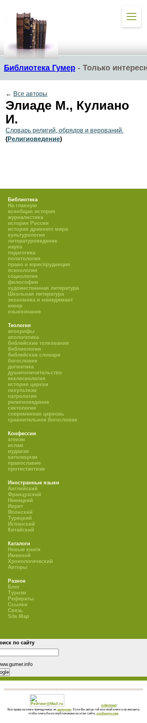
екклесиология (26, 378)
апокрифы (21, 331)
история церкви (28, 384)
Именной (19, 555)
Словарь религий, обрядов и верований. (64, 130)
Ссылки (17, 604)
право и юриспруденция (39, 264)
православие (24, 463)
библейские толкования (38, 343)
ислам (16, 445)
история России (28, 223)
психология (22, 270)
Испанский (21, 524)
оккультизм (22, 390)
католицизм (23, 457)
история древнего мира (38, 229)
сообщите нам (107, 713)
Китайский (21, 530)
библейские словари (34, 355)
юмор (15, 306)
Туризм (17, 593)
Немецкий (20, 500)
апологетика (23, 337)
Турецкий (20, 518)
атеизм (16, 439)
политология (24, 258)
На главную (22, 205)
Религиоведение (33, 139)
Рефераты (21, 599)
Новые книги (24, 549)
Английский (23, 488)
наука (15, 247)
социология (23, 276)
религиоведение (28, 402)
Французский (24, 494)
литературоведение (32, 241)
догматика (21, 367)
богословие (22, 361)
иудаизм (18, 451)
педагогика (21, 253)
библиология (24, 349)
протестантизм (26, 469)
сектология (22, 408)
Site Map (18, 616)
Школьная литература (36, 294)
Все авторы (30, 93)
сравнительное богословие (42, 420)
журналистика (25, 217)
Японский (20, 512)
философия (23, 282)
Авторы (17, 567)
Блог (14, 587)
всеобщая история (31, 211)
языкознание (24, 312)
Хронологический (30, 561)
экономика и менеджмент (40, 300)
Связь (15, 610)
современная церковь (36, 414)
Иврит (15, 506)
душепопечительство (35, 372)
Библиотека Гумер (39, 67)
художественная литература (43, 288)
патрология (22, 396)
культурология (26, 235)
